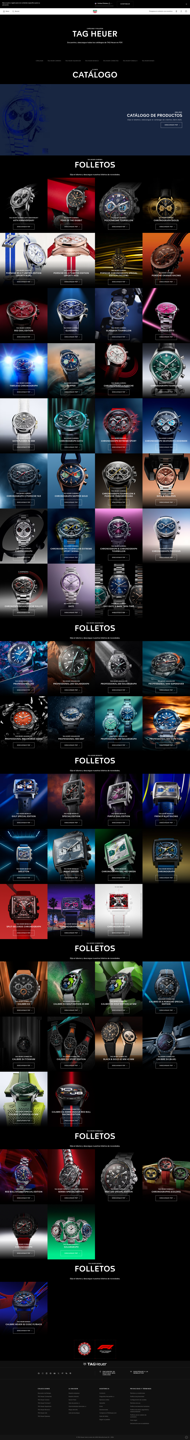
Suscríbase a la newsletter (140, 1372)
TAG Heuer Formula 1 (44, 1403)
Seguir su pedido (104, 1419)
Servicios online (104, 1400)
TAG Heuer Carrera (43, 1400)
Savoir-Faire (72, 1400)
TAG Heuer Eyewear (44, 1416)
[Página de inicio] (95, 11)
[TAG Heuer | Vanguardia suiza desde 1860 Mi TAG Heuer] (95, 1364)
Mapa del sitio (73, 1409)
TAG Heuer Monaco (44, 1409)
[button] (181, 11)
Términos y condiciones (137, 1393)
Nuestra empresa (74, 1393)
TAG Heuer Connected (45, 1396)
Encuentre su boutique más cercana (109, 1373)
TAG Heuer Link (42, 1413)
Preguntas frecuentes (106, 1396)
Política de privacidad (137, 1396)
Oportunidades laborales (77, 1406)
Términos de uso (135, 1403)
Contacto (102, 1393)
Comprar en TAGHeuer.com (107, 1413)
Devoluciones (103, 1409)
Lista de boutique (74, 1413)
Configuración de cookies (138, 1400)
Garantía (102, 1403)
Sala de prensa (74, 1403)
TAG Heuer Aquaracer (44, 1406)
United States (103, 3)
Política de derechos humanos (139, 1406)
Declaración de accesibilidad (139, 1423)
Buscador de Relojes (44, 1393)
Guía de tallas (103, 1416)
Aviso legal (133, 1420)
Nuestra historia (74, 1396)
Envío (101, 1406)
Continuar (126, 4)
